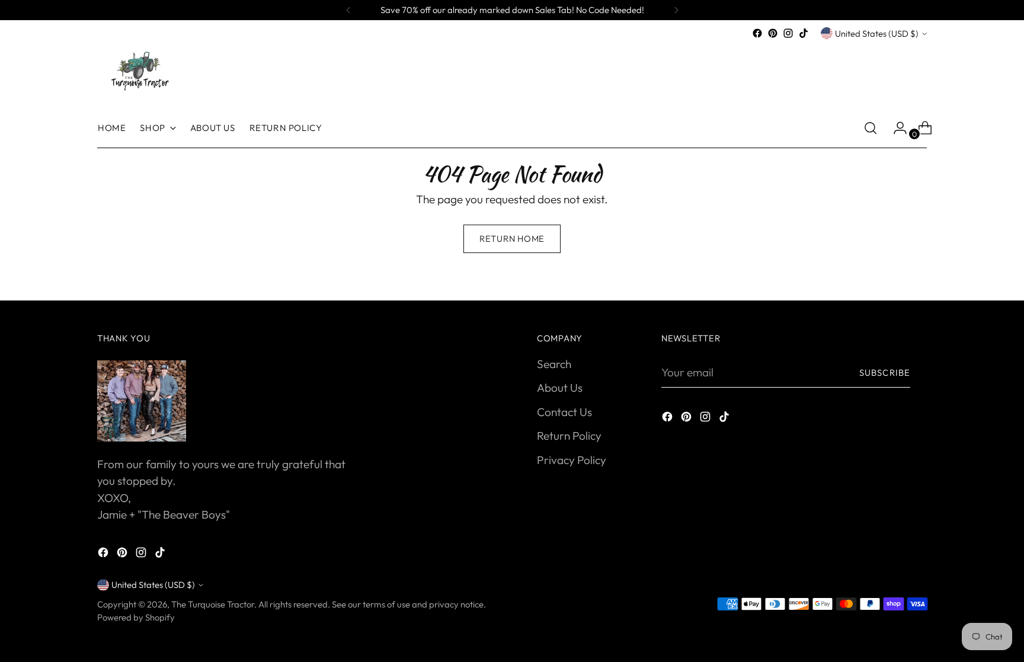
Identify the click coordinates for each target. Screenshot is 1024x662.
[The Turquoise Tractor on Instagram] (788, 33)
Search (554, 364)
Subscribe (884, 372)
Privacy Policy (571, 460)
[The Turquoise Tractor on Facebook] (757, 33)
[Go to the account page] (895, 128)
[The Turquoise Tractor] (138, 70)
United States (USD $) (877, 33)
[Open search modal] (870, 128)
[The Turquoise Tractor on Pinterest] (772, 33)
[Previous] (348, 10)
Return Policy (569, 435)
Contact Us (564, 412)
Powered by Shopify (136, 617)
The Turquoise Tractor (212, 604)
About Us (560, 387)
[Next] (676, 10)
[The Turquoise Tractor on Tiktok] (803, 33)
